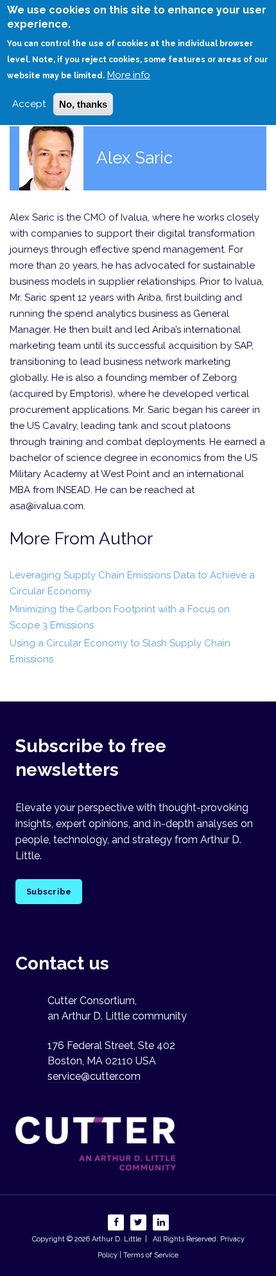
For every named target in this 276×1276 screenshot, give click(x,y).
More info (128, 75)
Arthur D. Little (115, 1239)
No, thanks (83, 104)
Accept (29, 104)
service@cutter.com (94, 1076)
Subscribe (48, 891)
